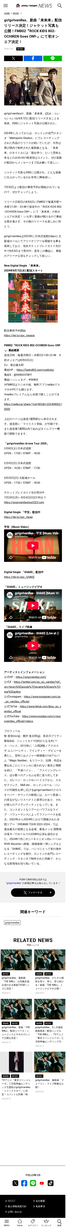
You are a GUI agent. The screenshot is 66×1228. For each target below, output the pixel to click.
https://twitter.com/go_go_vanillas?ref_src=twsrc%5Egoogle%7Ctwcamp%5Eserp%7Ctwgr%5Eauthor (32, 686)
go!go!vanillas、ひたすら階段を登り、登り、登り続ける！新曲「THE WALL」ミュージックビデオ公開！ (49, 983)
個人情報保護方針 (17, 1206)
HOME (7, 13)
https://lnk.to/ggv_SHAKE (19, 577)
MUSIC (16, 13)
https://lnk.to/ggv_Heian (18, 517)
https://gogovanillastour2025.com (24, 502)
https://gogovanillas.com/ (31, 677)
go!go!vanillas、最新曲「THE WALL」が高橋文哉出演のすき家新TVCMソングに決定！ (16, 983)
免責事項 (40, 1206)
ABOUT (11, 1201)
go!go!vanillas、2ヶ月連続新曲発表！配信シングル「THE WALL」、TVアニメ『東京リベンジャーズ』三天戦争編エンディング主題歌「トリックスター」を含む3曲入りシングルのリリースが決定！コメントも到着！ (49, 1034)
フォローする (35, 892)
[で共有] (13, 58)
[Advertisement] (33, 1138)
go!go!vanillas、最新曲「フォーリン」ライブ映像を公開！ (49, 1084)
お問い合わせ (15, 1211)
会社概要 (40, 1201)
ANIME (39, 974)
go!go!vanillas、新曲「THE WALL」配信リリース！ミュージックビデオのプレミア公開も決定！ (16, 1032)
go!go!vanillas (14, 883)
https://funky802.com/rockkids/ (35, 369)
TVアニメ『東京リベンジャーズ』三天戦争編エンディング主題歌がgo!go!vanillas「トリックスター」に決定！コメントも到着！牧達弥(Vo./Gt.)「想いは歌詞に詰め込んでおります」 (16, 1087)
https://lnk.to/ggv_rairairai (19, 335)
